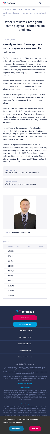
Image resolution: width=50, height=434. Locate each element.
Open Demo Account (25, 324)
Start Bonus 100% (25, 337)
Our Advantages (25, 350)
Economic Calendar (25, 357)
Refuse (35, 429)
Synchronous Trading (25, 344)
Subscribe (16, 429)
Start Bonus (25, 318)
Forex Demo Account (25, 331)
